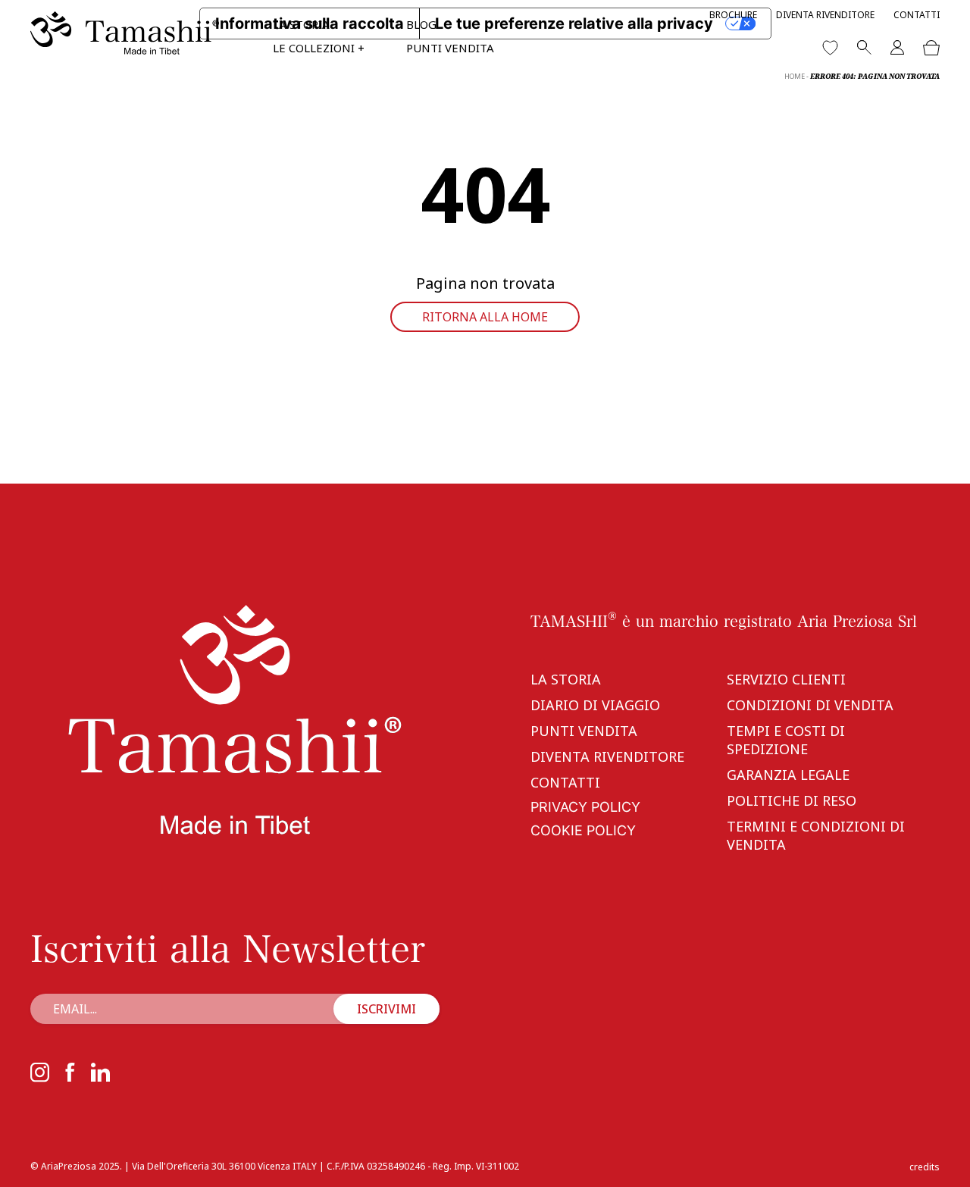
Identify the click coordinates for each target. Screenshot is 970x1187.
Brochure (733, 14)
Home (794, 76)
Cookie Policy (583, 830)
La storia (301, 24)
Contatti (916, 14)
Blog (421, 24)
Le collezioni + (319, 47)
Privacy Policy (585, 807)
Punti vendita (450, 47)
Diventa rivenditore (825, 14)
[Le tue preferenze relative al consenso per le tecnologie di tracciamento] (943, 1160)
